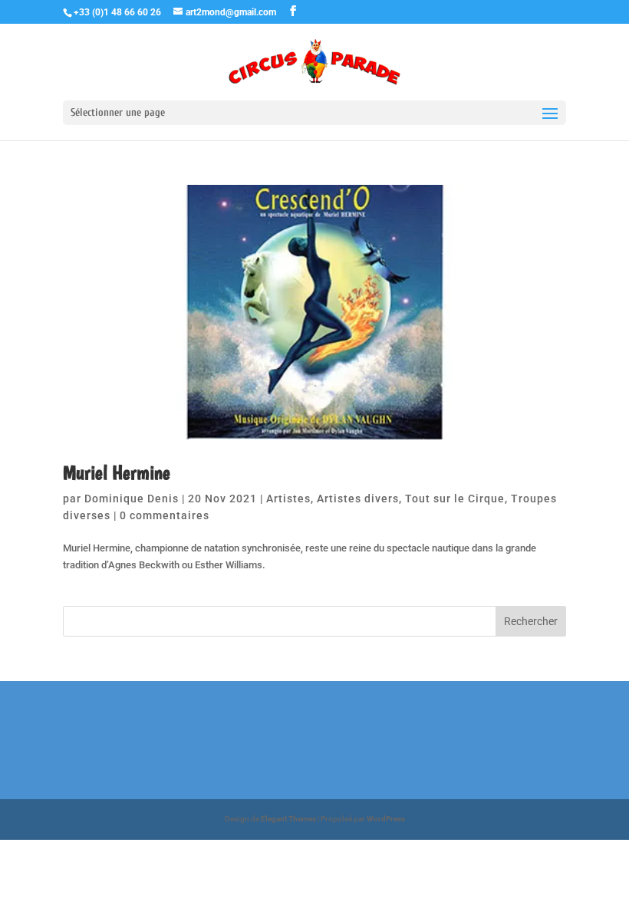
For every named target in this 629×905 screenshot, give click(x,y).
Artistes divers (358, 498)
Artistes (288, 498)
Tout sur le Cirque (455, 498)
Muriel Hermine (116, 472)
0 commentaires (164, 515)
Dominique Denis (131, 498)
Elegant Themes (288, 818)
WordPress (386, 818)
